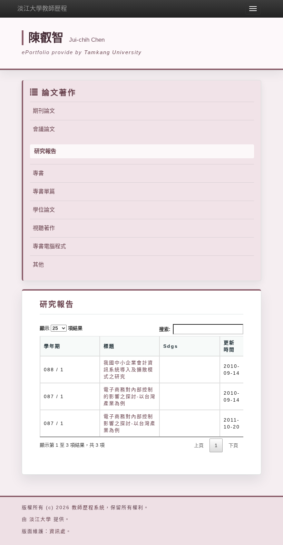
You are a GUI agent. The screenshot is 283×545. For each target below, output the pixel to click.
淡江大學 (40, 519)
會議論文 (44, 129)
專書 (38, 173)
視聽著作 (44, 228)
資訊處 (57, 531)
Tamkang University (113, 52)
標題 (109, 346)
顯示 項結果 (61, 328)
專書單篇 (44, 191)
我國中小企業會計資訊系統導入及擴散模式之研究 (128, 369)
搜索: (164, 329)
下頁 (233, 445)
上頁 (199, 445)
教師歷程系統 (88, 507)
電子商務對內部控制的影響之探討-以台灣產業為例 (130, 396)
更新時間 (229, 346)
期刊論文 (44, 111)
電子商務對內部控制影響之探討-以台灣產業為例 (130, 423)
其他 (38, 265)
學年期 (52, 346)
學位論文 (44, 210)
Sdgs (170, 346)
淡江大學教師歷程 (42, 8)
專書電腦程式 (49, 246)
